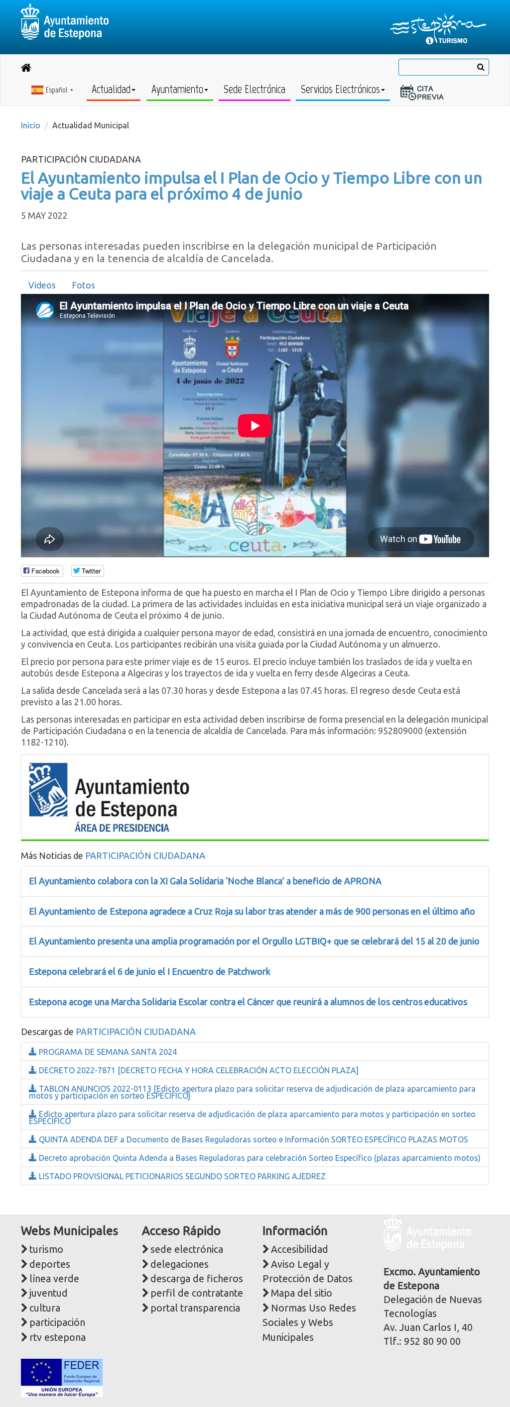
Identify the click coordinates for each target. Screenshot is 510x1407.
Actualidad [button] (111, 89)
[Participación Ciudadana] (109, 796)
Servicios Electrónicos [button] (340, 89)
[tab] (42, 285)
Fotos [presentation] (83, 285)
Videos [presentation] (42, 285)
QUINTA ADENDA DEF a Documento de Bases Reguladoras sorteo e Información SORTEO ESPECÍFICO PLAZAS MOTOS (252, 1139)
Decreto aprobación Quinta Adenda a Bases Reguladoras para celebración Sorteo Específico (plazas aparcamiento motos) (259, 1157)
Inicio (30, 125)
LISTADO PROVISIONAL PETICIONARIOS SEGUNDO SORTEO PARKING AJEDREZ (181, 1176)
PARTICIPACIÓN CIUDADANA (145, 855)
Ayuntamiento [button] (177, 89)
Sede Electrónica (254, 89)
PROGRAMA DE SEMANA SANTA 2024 (107, 1051)
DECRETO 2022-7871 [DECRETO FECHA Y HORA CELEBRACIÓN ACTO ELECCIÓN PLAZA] (198, 1070)
